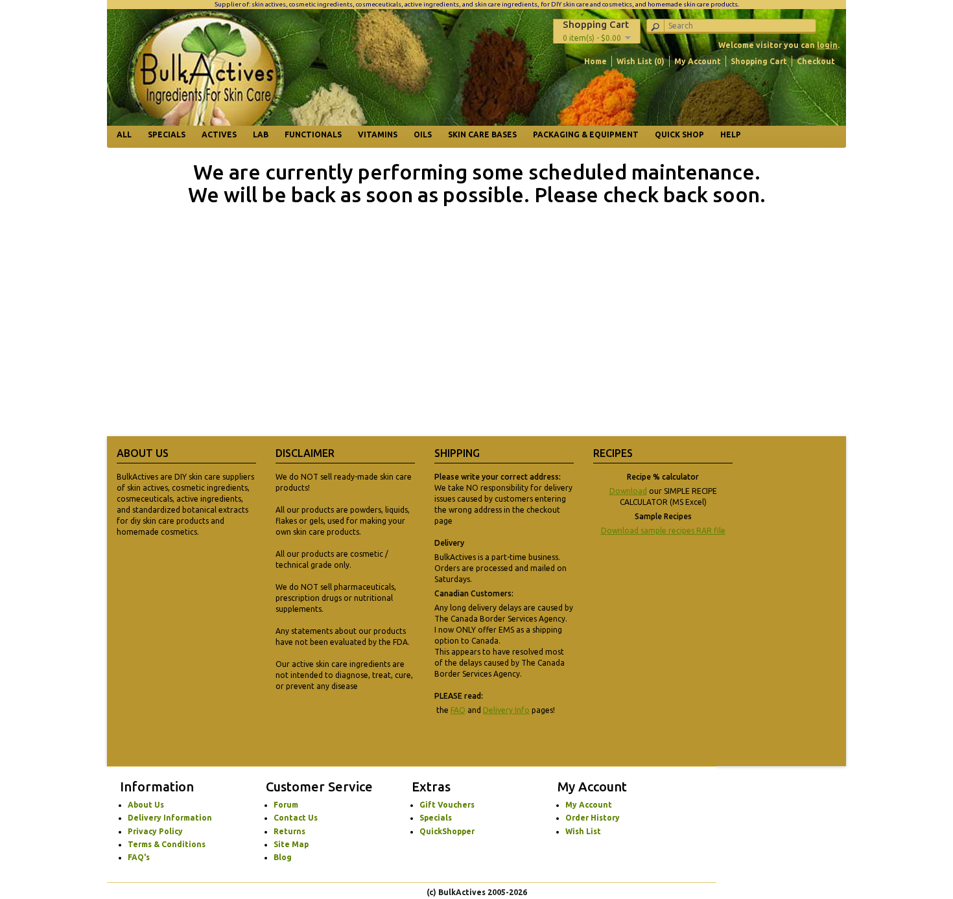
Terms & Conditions (167, 844)
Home (595, 61)
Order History (592, 817)
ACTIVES (219, 134)
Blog (283, 857)
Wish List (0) (641, 61)
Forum (286, 804)
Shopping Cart (759, 61)
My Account (697, 61)
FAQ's (139, 857)
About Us (146, 804)
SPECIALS (166, 134)
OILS (423, 134)
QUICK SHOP (679, 134)
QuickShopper (447, 831)
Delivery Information (170, 817)
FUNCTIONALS (313, 134)
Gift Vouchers (447, 804)
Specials (435, 817)
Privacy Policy (155, 831)
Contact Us (296, 817)
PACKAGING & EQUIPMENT (586, 134)
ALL (124, 134)
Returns (289, 831)
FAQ (458, 710)
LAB (260, 134)
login (827, 45)
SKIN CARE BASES (482, 134)
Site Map (291, 844)
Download (628, 491)
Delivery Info (506, 710)
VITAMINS (377, 134)
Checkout (816, 61)
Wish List (583, 831)
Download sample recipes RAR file (663, 530)
